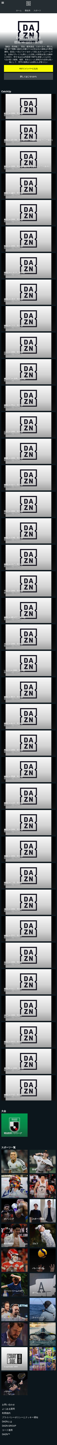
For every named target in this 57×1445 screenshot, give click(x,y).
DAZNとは (7, 1421)
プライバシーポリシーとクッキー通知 (20, 1417)
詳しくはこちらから (28, 76)
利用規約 (6, 1412)
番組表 (27, 10)
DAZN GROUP (9, 1425)
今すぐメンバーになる (28, 68)
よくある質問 (8, 1408)
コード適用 (7, 1429)
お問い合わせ (8, 1404)
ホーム (19, 10)
